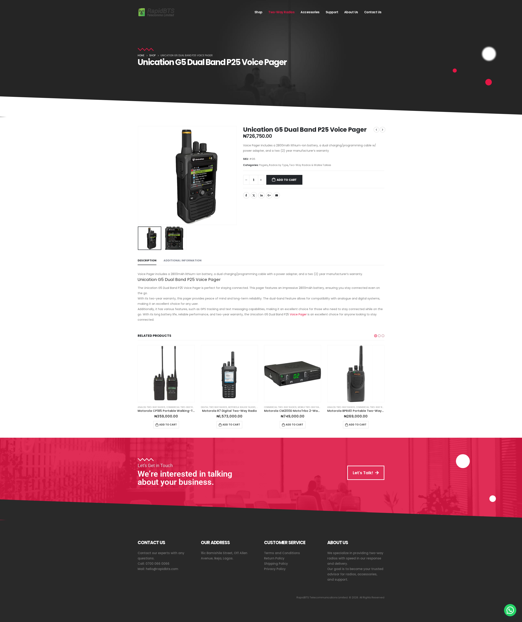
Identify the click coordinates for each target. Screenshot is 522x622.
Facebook (246, 195)
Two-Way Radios (281, 12)
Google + (269, 195)
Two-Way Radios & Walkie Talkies (310, 165)
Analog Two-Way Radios (151, 407)
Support (332, 12)
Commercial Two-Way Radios (182, 407)
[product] (166, 373)
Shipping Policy (276, 563)
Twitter (254, 195)
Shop (258, 12)
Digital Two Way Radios (214, 407)
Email (276, 195)
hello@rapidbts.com (162, 569)
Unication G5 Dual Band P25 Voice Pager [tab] (179, 279)
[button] (139, 175)
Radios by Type (278, 165)
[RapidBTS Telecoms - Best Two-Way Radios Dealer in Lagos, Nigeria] (156, 12)
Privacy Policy (275, 569)
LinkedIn (261, 195)
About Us (351, 12)
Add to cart (287, 180)
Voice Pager (298, 314)
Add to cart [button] (168, 424)
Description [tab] (147, 260)
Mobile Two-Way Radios (311, 407)
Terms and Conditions (282, 553)
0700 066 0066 (157, 563)
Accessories (310, 12)
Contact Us (373, 12)
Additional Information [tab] (182, 260)
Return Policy (274, 558)
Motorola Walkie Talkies (241, 407)
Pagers (263, 165)
